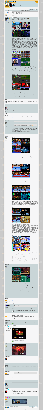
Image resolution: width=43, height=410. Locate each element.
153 (31, 9)
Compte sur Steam (18, 393)
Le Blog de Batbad (14, 393)
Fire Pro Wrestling (21, 157)
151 (29, 9)
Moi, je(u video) (13, 15)
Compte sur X (21, 393)
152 (30, 9)
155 (33, 9)
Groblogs (8, 406)
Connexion (20, 5)
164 (37, 9)
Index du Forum (6, 406)
